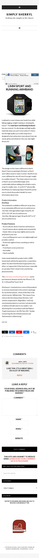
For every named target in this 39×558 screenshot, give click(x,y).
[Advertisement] (19, 53)
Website (19, 438)
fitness (6, 336)
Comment (19, 398)
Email (19, 429)
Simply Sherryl (20, 14)
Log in (31, 549)
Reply (19, 375)
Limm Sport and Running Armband (17, 277)
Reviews (20, 336)
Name (19, 419)
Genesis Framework (12, 549)
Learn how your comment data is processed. (22, 460)
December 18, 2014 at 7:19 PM (22, 363)
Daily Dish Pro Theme (25, 547)
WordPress (24, 549)
